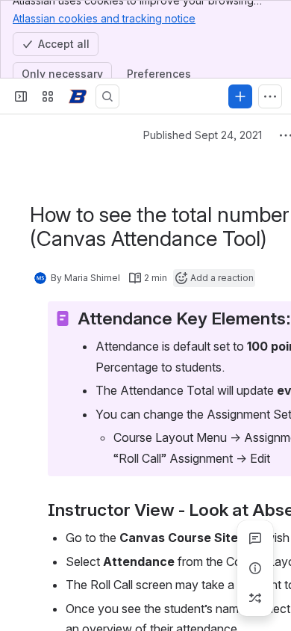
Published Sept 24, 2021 (202, 135)
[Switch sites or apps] (48, 96)
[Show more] (270, 96)
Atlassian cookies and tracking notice (104, 18)
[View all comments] (255, 538)
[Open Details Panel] (255, 568)
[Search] (107, 96)
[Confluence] (78, 96)
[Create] (240, 96)
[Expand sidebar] (21, 96)
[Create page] (255, 598)
